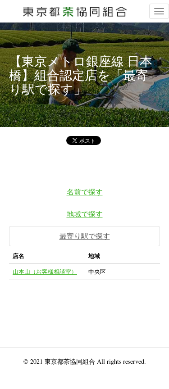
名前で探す (85, 191)
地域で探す (85, 213)
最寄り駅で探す (84, 235)
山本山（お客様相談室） (45, 271)
